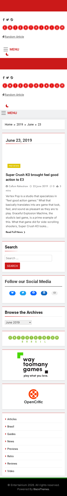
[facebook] (3, 19)
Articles (12, 419)
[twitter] (7, 19)
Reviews (12, 463)
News (10, 441)
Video (10, 471)
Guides (11, 434)
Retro (10, 456)
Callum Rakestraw (18, 186)
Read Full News (14, 232)
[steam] (12, 19)
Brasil (10, 426)
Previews (14, 166)
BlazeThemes (41, 489)
